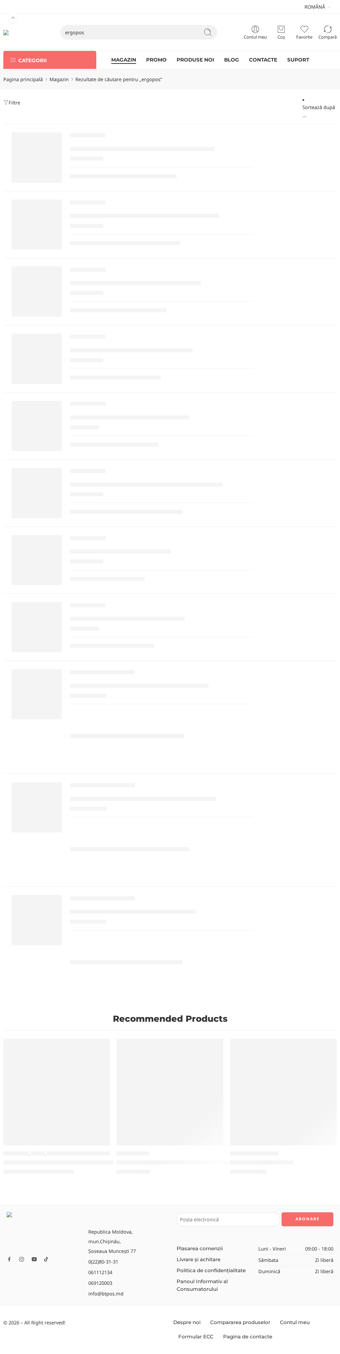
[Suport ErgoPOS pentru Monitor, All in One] (36, 291)
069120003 (100, 1282)
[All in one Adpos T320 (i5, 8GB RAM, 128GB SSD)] (36, 807)
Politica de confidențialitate (211, 1271)
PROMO (156, 60)
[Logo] (44, 1231)
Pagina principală (23, 79)
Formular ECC (195, 1337)
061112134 (100, 1272)
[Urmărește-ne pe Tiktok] (46, 1259)
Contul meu (295, 1322)
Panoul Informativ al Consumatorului (202, 1285)
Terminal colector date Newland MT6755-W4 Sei (68, 1162)
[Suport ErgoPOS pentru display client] (36, 627)
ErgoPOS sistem (88, 137)
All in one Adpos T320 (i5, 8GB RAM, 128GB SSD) (143, 799)
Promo (38, 1153)
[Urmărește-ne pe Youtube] (34, 1259)
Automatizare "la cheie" (254, 1153)
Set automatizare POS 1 (262, 1162)
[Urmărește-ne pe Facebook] (9, 1259)
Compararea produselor (240, 1322)
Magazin (59, 79)
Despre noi (187, 1322)
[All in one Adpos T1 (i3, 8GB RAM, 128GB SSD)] (36, 694)
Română (314, 6)
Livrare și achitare (198, 1260)
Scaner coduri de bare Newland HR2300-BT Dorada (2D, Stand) (201, 1162)
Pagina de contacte (247, 1337)
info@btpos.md (106, 1293)
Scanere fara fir (133, 1153)
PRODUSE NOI (195, 60)
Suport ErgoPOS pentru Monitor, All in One (135, 283)
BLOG (231, 60)
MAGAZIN (123, 60)
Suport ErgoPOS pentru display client (127, 619)
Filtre (14, 102)
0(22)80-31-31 (103, 1261)
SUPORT (298, 60)
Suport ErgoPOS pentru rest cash (120, 551)
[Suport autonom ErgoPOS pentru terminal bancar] (36, 493)
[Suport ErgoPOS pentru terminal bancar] (36, 358)
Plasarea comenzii (200, 1249)
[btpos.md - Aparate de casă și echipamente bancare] (18, 32)
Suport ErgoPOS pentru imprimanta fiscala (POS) (144, 216)
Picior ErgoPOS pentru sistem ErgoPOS (129, 417)
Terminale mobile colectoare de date (85, 1153)
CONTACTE (263, 60)
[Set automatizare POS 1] (283, 1092)
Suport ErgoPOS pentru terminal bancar (131, 350)
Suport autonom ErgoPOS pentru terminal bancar (146, 484)
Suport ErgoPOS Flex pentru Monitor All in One (142, 149)
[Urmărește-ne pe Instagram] (22, 1259)
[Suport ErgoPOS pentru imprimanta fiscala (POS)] (36, 224)
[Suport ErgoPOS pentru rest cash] (36, 560)
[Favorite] (100, 1048)
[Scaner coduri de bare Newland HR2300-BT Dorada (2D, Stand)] (170, 1092)
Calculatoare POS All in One (102, 674)
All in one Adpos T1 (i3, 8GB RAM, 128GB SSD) (139, 686)
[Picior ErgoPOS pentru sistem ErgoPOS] (36, 425)
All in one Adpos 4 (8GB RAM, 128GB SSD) (133, 912)
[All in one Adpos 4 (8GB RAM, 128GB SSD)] (36, 920)
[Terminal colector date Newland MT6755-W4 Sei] (56, 1092)
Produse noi (16, 1153)
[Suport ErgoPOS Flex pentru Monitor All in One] (36, 157)
